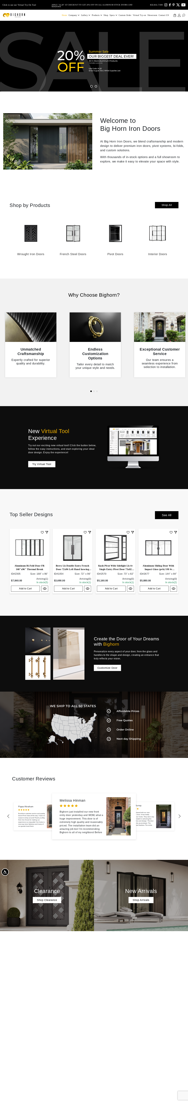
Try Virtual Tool (41, 464)
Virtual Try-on (139, 15)
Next (179, 816)
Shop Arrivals (141, 900)
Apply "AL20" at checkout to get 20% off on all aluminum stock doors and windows (92, 5)
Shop (106, 15)
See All (166, 515)
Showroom (152, 15)
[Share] (46, 532)
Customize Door (107, 667)
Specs (112, 15)
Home (64, 15)
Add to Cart (25, 588)
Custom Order (125, 15)
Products (96, 15)
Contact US (164, 15)
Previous (8, 816)
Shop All (167, 205)
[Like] (42, 532)
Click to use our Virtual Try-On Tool (19, 5)
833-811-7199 (156, 5)
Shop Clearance (47, 900)
